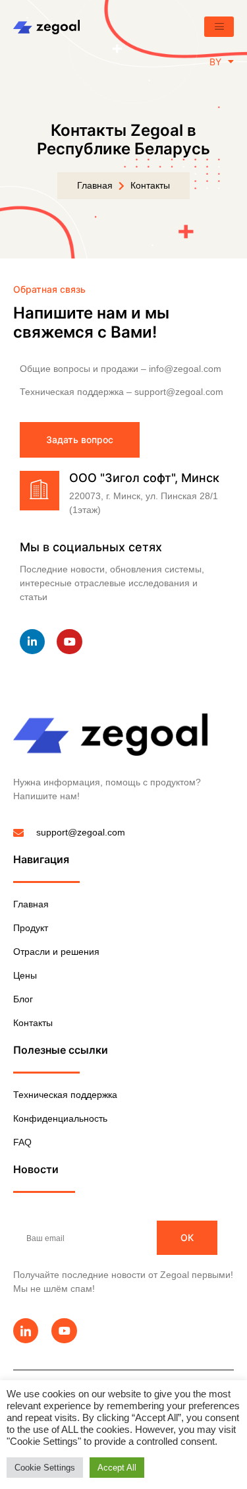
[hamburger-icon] (219, 26)
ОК (187, 1237)
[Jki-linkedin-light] (25, 1330)
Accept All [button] (116, 1468)
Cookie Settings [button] (44, 1468)
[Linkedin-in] (32, 641)
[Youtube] (69, 641)
